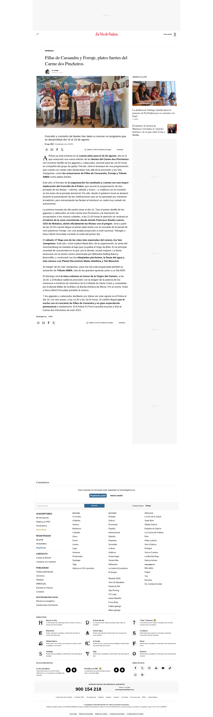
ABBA (50, 317)
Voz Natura (124, 697)
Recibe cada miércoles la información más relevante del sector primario (109, 633)
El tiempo (112, 572)
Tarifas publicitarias (44, 572)
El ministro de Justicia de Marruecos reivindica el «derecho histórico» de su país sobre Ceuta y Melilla (148, 130)
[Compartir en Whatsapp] (47, 149)
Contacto (40, 592)
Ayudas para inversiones (47, 605)
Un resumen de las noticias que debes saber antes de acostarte (109, 622)
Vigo (74, 564)
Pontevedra (77, 556)
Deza (74, 536)
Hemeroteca (41, 526)
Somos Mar (113, 560)
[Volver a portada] (106, 34)
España (111, 528)
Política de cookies (101, 714)
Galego (148, 506)
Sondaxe (108, 697)
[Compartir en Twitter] (62, 149)
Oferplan (40, 580)
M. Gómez (55, 70)
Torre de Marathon (116, 582)
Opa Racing (113, 590)
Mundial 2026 (114, 578)
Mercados (149, 568)
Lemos (75, 544)
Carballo (76, 532)
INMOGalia (41, 584)
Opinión (111, 536)
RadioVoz (101, 697)
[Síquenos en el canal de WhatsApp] (135, 675)
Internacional (114, 532)
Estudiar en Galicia (153, 528)
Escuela (148, 580)
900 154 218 (88, 689)
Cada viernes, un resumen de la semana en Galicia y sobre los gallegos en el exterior (64, 643)
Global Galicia (151, 524)
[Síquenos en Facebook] (135, 668)
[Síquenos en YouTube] (163, 668)
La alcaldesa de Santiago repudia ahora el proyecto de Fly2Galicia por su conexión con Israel (153, 113)
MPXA (144, 697)
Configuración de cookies (135, 714)
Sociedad (112, 544)
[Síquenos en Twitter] (142, 668)
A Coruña (76, 516)
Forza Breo (113, 602)
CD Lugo (112, 594)
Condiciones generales (117, 714)
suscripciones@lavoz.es (124, 690)
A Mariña (76, 520)
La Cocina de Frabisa (154, 532)
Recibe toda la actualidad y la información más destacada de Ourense (158, 654)
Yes (146, 576)
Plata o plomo (151, 540)
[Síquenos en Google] (142, 675)
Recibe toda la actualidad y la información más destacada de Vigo (111, 654)
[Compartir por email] (52, 149)
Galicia (111, 520)
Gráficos (112, 552)
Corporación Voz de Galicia (64, 697)
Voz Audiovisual (91, 697)
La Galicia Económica (118, 568)
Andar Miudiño (114, 598)
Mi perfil (39, 540)
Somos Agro (113, 556)
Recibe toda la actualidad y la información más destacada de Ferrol (158, 643)
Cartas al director (43, 558)
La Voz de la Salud (153, 516)
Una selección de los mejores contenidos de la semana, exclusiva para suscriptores (156, 622)
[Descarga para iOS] (68, 670)
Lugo (74, 548)
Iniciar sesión (116, 495)
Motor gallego (114, 610)
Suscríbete (41, 530)
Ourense (76, 552)
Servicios (40, 576)
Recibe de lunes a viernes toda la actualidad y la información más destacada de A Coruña (111, 643)
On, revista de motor (153, 584)
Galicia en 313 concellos (83, 568)
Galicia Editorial (152, 697)
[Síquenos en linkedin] (156, 668)
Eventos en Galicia (44, 588)
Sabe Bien (149, 520)
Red (146, 536)
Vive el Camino (151, 552)
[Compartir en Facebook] (57, 149)
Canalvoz (116, 697)
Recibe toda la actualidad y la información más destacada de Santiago (64, 654)
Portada (111, 516)
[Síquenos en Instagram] (149, 668)
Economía (112, 524)
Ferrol (75, 540)
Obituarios (112, 564)
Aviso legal (73, 714)
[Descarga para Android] (74, 670)
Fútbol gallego (114, 606)
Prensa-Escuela (135, 697)
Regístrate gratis (98, 495)
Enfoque (148, 548)
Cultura (111, 548)
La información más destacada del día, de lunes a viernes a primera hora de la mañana (64, 622)
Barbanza (76, 528)
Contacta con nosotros (46, 562)
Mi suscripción (42, 518)
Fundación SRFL (79, 697)
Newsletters (41, 544)
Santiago (76, 560)
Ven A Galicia (150, 544)
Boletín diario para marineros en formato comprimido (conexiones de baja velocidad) (155, 633)
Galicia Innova (151, 560)
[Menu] (37, 34)
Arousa (75, 524)
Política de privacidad (86, 714)
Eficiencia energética (45, 601)
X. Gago (135, 119)
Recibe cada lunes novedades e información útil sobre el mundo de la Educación (63, 633)
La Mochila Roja (152, 556)
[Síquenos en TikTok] (170, 668)
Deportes (112, 540)
